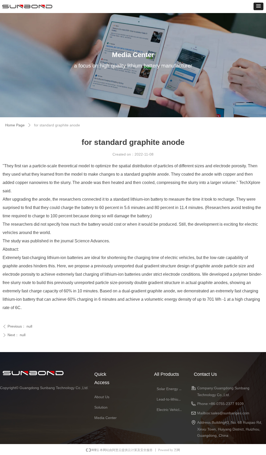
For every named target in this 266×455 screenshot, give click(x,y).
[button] (258, 6)
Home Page (15, 125)
